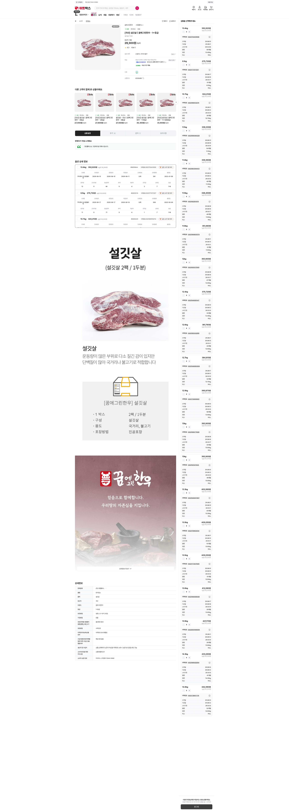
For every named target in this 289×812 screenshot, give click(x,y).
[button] (165, 62)
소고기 (81, 21)
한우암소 (88, 21)
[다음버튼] (176, 102)
